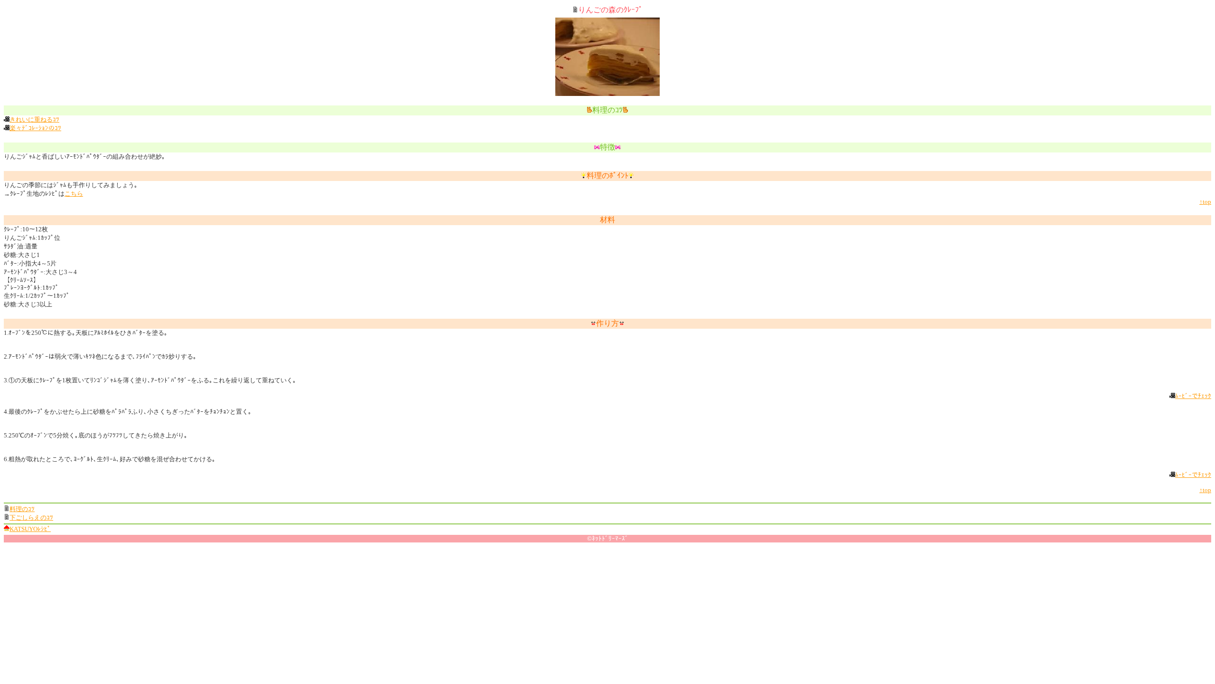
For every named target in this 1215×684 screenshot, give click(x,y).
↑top (1205, 201)
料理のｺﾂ (22, 509)
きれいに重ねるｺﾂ (34, 119)
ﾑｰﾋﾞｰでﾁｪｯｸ (1193, 395)
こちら (74, 193)
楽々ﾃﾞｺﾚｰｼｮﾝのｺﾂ (35, 128)
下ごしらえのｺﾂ (31, 517)
